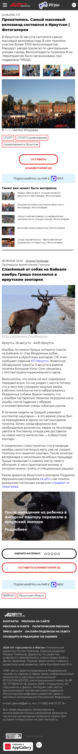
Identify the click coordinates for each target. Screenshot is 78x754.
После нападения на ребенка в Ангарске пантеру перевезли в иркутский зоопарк (36, 517)
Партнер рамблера (34, 736)
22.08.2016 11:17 (11, 15)
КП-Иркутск (40, 361)
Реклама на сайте (35, 621)
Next (70, 100)
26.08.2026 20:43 (12, 261)
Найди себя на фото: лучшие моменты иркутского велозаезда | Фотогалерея (39, 194)
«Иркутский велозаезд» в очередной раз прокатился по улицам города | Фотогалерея (43, 218)
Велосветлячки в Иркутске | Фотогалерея (41, 228)
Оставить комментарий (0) (38, 161)
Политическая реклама (50, 626)
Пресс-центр (12, 631)
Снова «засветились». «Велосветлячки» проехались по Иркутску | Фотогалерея (39, 241)
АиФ (8, 130)
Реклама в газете (16, 626)
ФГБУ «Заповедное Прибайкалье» (25, 336)
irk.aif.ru (45, 479)
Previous (6, 100)
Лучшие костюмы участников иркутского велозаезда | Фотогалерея (40, 206)
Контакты (11, 621)
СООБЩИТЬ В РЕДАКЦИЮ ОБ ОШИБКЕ (30, 636)
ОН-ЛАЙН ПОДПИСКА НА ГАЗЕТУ (47, 631)
